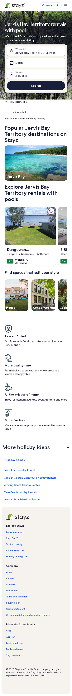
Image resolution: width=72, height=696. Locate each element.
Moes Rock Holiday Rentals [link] (20, 470)
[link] (51, 211)
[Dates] (36, 62)
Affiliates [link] (10, 584)
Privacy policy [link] (13, 602)
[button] (36, 447)
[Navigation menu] (66, 5)
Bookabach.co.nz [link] (15, 649)
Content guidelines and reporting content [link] (28, 615)
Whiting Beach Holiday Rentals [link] (22, 485)
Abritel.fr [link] (10, 636)
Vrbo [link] (8, 630)
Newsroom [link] (12, 590)
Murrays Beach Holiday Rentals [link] (22, 499)
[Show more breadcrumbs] (8, 112)
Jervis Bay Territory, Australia (35, 53)
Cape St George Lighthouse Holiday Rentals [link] (30, 477)
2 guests (21, 76)
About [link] (9, 572)
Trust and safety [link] (14, 544)
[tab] (15, 460)
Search (36, 85)
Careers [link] (10, 578)
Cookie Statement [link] (15, 608)
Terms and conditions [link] (17, 596)
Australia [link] (19, 112)
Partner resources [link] (15, 550)
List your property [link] (15, 532)
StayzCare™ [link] (12, 538)
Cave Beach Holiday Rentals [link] (20, 492)
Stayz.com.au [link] (13, 655)
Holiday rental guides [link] (17, 556)
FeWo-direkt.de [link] (14, 643)
